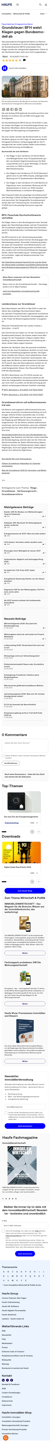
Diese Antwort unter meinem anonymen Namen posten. (25, 756)
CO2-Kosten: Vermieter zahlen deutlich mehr (23, 542)
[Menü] (17, 4)
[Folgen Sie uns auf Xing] (7, 1380)
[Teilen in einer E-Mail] (3, 110)
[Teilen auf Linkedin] (20, 110)
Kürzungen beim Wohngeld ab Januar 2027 (22, 551)
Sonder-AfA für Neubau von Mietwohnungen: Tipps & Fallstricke (23, 513)
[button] (11, 763)
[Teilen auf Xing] (16, 110)
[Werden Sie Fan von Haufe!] (11, 1380)
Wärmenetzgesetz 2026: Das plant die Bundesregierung (20, 624)
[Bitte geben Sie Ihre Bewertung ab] (16, 60)
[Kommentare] (24, 60)
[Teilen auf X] (8, 110)
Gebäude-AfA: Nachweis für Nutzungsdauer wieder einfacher (23, 524)
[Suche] (40, 4)
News (5, 56)
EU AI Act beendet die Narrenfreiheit (20, 704)
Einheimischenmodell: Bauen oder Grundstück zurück (24, 665)
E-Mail (4, 1221)
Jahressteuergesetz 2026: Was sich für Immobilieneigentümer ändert (24, 695)
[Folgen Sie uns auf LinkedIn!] (3, 1380)
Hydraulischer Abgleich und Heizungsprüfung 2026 (23, 560)
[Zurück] (32, 831)
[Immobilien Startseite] (7, 4)
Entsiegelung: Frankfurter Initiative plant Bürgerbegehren (21, 676)
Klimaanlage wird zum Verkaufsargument (21, 656)
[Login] (46, 4)
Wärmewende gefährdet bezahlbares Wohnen (23, 685)
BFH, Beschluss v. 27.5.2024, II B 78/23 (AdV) (23, 389)
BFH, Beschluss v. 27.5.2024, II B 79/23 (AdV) (23, 394)
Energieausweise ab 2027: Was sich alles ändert (24, 533)
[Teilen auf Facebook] (12, 110)
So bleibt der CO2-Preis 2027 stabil (19, 570)
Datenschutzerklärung (14, 1236)
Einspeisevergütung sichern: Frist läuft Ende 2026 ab (23, 714)
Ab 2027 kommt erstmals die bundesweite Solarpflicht (22, 601)
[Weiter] (38, 831)
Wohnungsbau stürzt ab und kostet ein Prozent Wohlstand (24, 635)
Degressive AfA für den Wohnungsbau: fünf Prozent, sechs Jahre (24, 590)
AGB (36, 1231)
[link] (6, 13)
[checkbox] (3, 755)
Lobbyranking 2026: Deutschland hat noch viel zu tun (24, 646)
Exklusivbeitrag (11, 823)
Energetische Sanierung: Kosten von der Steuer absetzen (24, 580)
